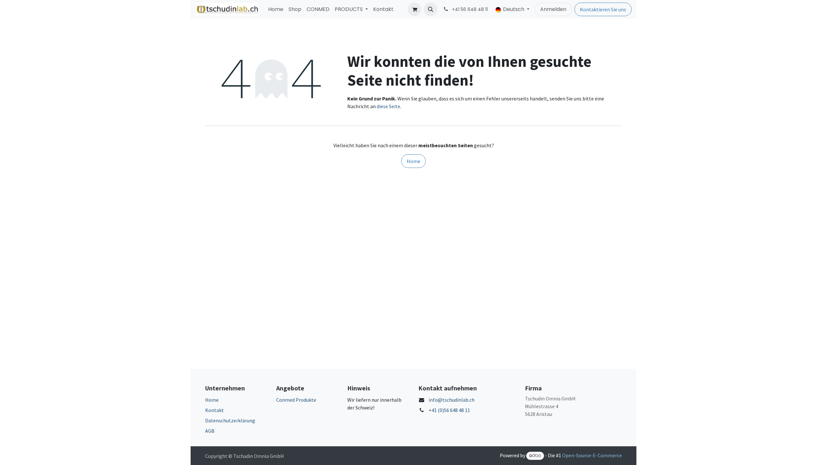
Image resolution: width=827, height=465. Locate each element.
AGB (210, 431)
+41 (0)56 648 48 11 (449, 410)
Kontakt (214, 410)
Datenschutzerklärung (230, 420)
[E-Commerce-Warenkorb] (414, 9)
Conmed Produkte (296, 400)
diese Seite (388, 106)
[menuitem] (276, 9)
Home (413, 161)
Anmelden (553, 9)
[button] (430, 9)
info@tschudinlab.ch (452, 400)
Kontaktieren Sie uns (603, 9)
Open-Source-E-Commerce (592, 455)
